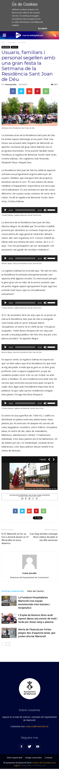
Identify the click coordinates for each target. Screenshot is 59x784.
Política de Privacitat (41, 762)
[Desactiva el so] (45, 210)
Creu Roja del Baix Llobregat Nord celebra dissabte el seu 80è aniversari (43, 537)
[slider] (52, 209)
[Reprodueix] (5, 210)
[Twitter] (29, 747)
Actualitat (5, 47)
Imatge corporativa (33, 757)
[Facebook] (21, 747)
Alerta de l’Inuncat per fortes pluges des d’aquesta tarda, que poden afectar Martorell (36, 633)
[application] (29, 210)
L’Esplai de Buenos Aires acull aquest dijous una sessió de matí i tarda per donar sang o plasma (37, 618)
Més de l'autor (35, 591)
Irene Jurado (10, 84)
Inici (3, 42)
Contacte (48, 757)
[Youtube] (38, 747)
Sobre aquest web (14, 757)
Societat (14, 47)
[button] (55, 35)
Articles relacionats (13, 591)
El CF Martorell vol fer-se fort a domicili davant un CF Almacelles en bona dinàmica (15, 539)
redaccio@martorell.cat (37, 726)
